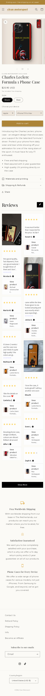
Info (7, 632)
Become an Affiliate (14, 638)
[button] (3, 9)
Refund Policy (11, 621)
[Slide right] (28, 69)
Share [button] (7, 192)
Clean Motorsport (24, 690)
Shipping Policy (12, 627)
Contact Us (10, 615)
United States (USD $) (21, 680)
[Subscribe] (37, 654)
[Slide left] (17, 69)
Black (7, 100)
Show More (7, 272)
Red (18, 100)
